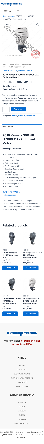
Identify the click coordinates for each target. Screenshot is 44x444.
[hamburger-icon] (18, 11)
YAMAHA (12, 64)
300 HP (5, 71)
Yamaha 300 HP (25, 71)
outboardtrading (9, 195)
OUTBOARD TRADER (11, 192)
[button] (37, 24)
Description (7, 126)
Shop (11, 16)
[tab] (22, 126)
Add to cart (18, 109)
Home (4, 16)
